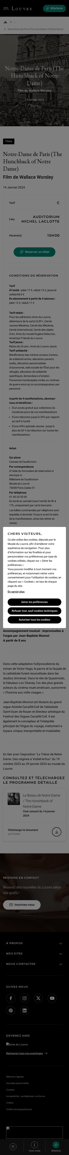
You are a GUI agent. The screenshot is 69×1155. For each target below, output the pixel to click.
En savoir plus (16, 591)
